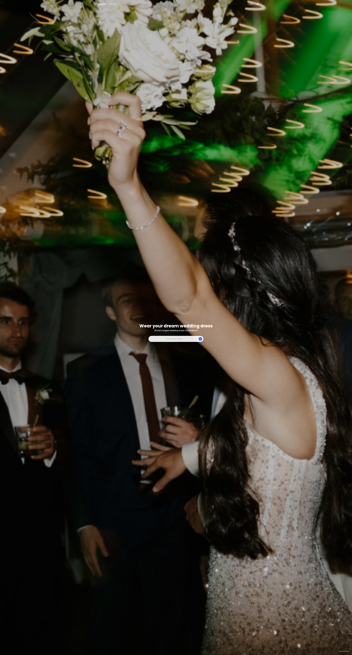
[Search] (200, 339)
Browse (113, 4)
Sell (251, 4)
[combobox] (176, 339)
